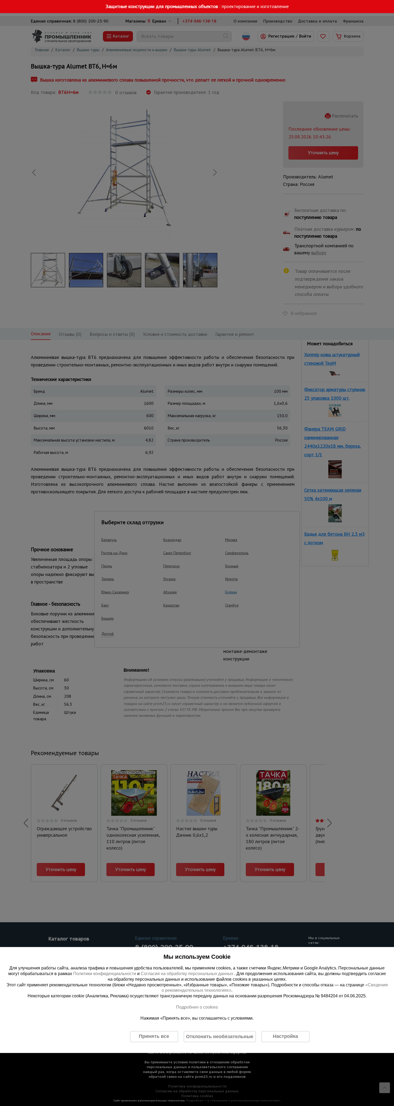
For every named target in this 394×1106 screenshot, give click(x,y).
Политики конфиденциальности (104, 973)
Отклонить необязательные (219, 1036)
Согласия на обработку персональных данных (187, 973)
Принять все (154, 1036)
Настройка (285, 1036)
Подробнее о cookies (197, 1007)
